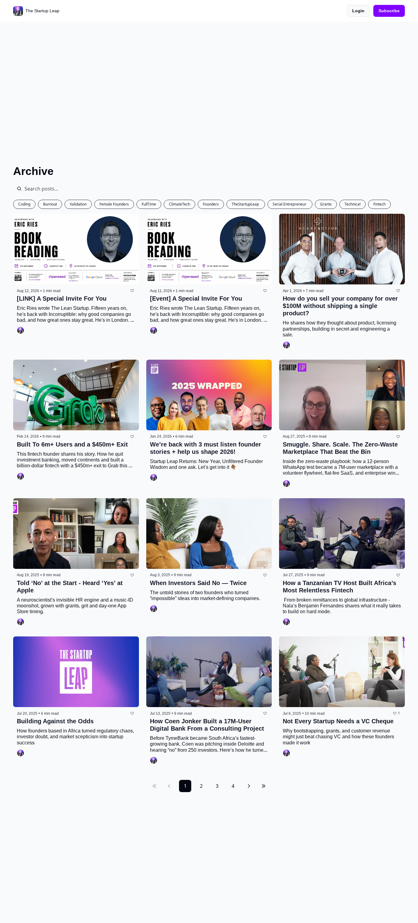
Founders (211, 204)
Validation (78, 204)
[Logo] (18, 11)
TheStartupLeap (246, 204)
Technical (352, 204)
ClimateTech (179, 204)
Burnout (50, 204)
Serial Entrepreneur (290, 204)
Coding (24, 204)
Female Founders (114, 204)
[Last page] (263, 786)
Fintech (379, 204)
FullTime (149, 204)
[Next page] (249, 786)
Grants (326, 204)
